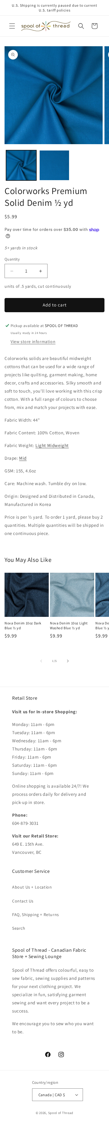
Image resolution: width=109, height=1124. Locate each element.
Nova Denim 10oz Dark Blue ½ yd (23, 625)
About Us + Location (32, 887)
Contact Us (23, 901)
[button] (12, 26)
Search (18, 928)
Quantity (12, 259)
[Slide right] (67, 661)
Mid (23, 458)
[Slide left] (41, 661)
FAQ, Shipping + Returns (35, 914)
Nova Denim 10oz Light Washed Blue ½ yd (69, 625)
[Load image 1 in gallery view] (21, 165)
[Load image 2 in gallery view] (54, 165)
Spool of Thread (61, 1113)
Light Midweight (52, 445)
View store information (33, 341)
